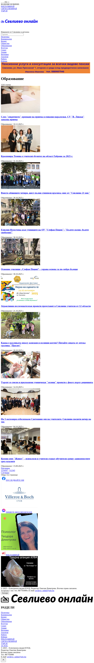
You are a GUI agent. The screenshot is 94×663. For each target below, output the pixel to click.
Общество (5, 43)
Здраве (4, 52)
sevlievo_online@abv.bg (44, 591)
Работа (4, 59)
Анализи (4, 57)
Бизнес (4, 41)
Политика (5, 37)
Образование (6, 46)
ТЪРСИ (4, 11)
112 (10, 470)
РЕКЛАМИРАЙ (7, 6)
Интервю (5, 54)
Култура (4, 48)
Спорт (3, 50)
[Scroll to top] (3, 660)
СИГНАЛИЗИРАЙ (9, 9)
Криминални (6, 39)
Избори (4, 61)
